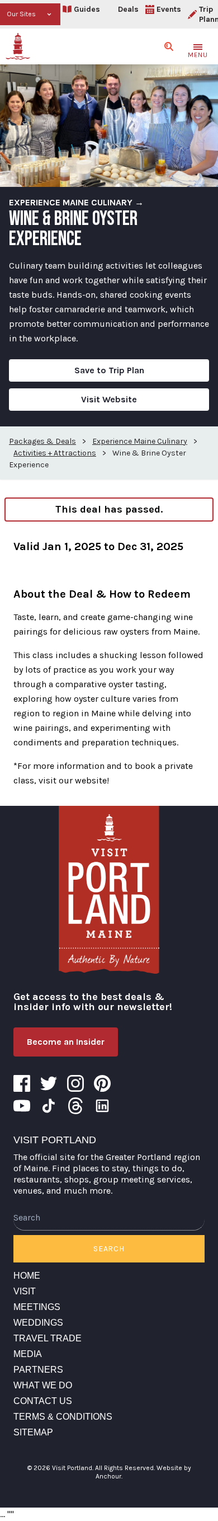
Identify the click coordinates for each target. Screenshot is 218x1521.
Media (27, 1354)
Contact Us (42, 1401)
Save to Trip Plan (109, 370)
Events (169, 9)
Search (108, 1249)
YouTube (22, 1106)
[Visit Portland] (18, 46)
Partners (38, 1369)
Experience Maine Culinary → (76, 202)
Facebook (22, 1083)
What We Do (42, 1385)
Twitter (48, 1083)
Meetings (36, 1307)
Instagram (75, 1083)
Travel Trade (47, 1338)
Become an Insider (66, 1041)
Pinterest (102, 1083)
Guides (87, 9)
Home (26, 1275)
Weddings (38, 1322)
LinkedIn (102, 1106)
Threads (75, 1106)
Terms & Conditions (62, 1416)
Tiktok (48, 1106)
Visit (24, 1291)
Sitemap (33, 1432)
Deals (128, 9)
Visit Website (109, 399)
